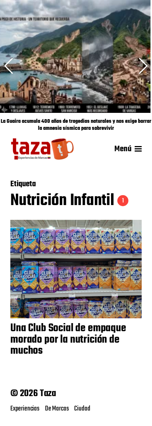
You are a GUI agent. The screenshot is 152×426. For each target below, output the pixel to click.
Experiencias (24, 408)
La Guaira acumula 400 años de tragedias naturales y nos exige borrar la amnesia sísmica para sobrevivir (76, 125)
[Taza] (42, 149)
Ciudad (82, 408)
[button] (143, 66)
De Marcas (57, 408)
